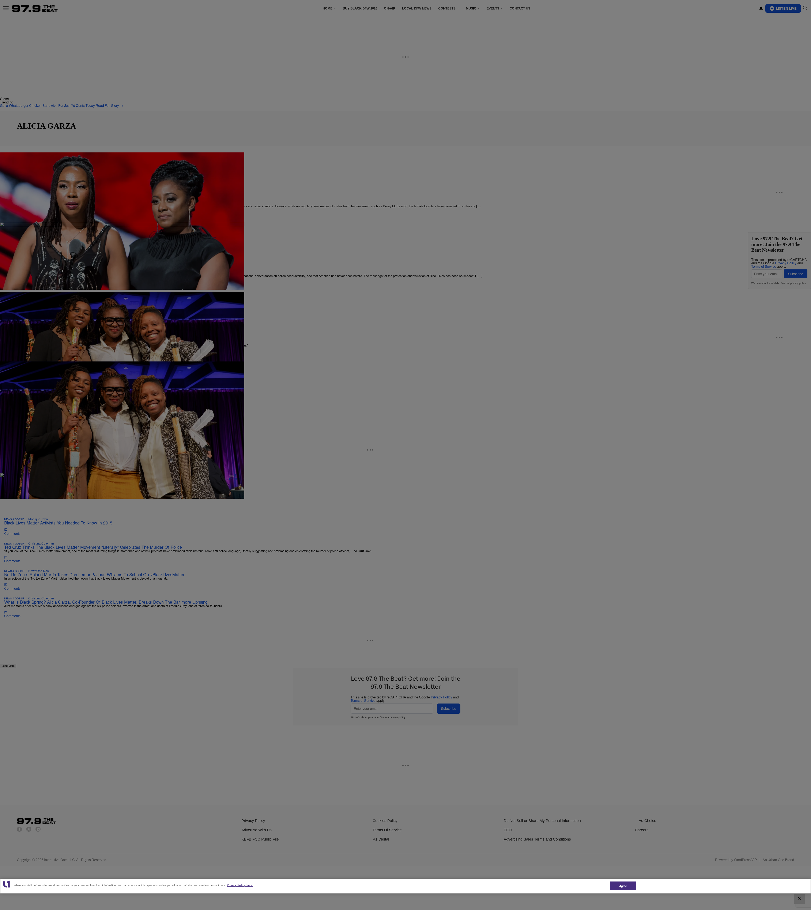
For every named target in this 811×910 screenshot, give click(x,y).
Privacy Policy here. (240, 885)
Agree (623, 886)
